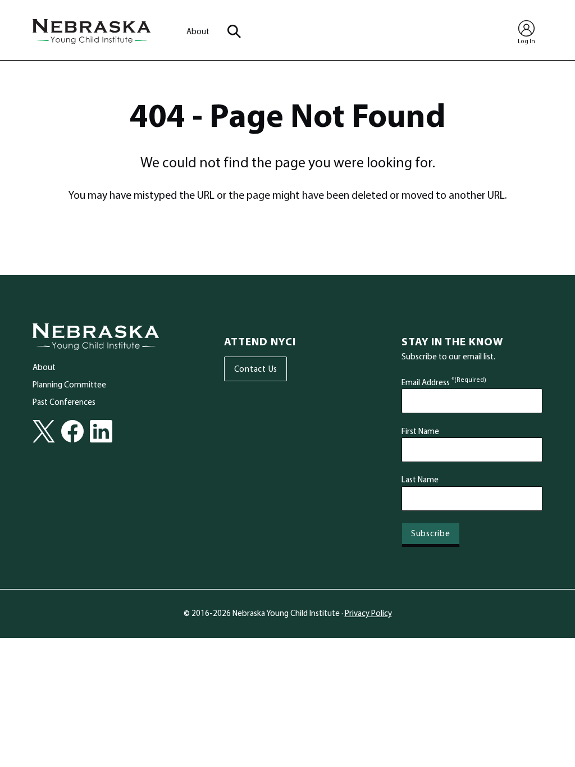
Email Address (443, 382)
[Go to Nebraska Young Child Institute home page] (92, 31)
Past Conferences (64, 401)
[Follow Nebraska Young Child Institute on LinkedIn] (101, 431)
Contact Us (255, 368)
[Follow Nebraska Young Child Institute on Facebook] (72, 431)
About (197, 31)
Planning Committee (69, 384)
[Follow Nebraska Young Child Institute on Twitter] (44, 431)
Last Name (420, 479)
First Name (420, 431)
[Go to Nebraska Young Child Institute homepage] (96, 336)
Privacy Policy (368, 613)
